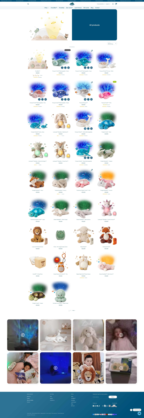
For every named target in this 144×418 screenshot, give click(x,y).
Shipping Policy (43, 413)
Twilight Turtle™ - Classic (37, 303)
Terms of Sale (48, 413)
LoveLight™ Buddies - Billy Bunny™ (60, 132)
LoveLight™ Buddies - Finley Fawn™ (60, 161)
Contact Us (52, 400)
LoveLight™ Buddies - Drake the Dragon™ (38, 161)
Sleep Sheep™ (83, 246)
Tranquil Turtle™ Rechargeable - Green (60, 71)
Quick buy (37, 68)
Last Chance (78, 7)
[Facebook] (93, 406)
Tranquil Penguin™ (83, 102)
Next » (73, 310)
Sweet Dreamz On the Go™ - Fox (61, 274)
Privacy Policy (29, 413)
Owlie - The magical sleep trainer (60, 246)
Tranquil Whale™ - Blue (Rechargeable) (83, 161)
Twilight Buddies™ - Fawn (37, 190)
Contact (97, 7)
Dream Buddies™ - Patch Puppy (60, 219)
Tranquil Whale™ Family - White (106, 71)
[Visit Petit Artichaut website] (105, 406)
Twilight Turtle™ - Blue (106, 132)
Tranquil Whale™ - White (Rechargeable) (83, 132)
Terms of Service (54, 413)
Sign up (112, 396)
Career (28, 398)
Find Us (28, 402)
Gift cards (86, 7)
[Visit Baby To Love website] (114, 406)
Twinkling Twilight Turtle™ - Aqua (38, 219)
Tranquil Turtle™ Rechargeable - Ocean (60, 102)
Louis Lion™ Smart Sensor (37, 246)
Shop (46, 7)
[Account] (113, 4)
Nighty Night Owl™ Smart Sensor (83, 274)
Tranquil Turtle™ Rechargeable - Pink (38, 102)
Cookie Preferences (61, 413)
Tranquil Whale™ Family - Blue (37, 132)
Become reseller (30, 400)
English (107, 4)
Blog (92, 7)
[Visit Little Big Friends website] (109, 406)
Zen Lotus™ (69, 7)
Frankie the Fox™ (106, 246)
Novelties (61, 7)
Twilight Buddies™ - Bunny (60, 190)
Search (51, 398)
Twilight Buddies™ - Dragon (106, 161)
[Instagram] (95, 406)
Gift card (73, 405)
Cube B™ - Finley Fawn (38, 274)
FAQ (51, 396)
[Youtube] (97, 406)
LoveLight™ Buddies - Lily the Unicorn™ (106, 219)
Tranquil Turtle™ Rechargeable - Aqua (83, 71)
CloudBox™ (54, 7)
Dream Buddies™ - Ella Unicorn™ (106, 274)
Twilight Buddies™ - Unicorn (106, 190)
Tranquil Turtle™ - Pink (106, 102)
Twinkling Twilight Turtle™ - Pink (83, 190)
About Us (28, 396)
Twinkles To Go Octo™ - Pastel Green (60, 303)
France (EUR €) (100, 4)
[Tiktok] (99, 406)
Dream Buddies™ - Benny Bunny (83, 219)
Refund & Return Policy (36, 413)
